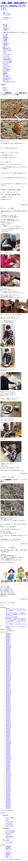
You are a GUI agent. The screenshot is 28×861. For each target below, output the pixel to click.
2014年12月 (8, 806)
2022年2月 (8, 705)
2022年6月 (8, 699)
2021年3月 (8, 720)
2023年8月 (8, 681)
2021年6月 (8, 716)
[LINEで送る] (24, 204)
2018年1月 (8, 772)
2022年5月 (8, 700)
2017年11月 (8, 775)
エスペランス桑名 (7, 62)
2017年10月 (8, 776)
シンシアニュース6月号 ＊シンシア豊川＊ (15, 619)
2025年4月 (8, 655)
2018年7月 (8, 764)
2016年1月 (8, 798)
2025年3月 (8, 656)
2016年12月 (8, 788)
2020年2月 (8, 737)
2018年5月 (8, 766)
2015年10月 (8, 799)
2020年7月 (8, 731)
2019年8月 (8, 746)
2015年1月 (8, 805)
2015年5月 (8, 802)
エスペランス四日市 (8, 61)
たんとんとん (6, 55)
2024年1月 (8, 674)
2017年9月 (8, 777)
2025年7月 (8, 651)
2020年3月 (8, 736)
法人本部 (5, 25)
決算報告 (5, 40)
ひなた (4, 52)
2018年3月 (8, 769)
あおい (4, 51)
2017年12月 (8, 773)
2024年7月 (8, 666)
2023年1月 (8, 689)
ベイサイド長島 (6, 54)
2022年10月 (8, 694)
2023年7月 (8, 683)
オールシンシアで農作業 (11, 617)
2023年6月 (8, 684)
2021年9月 (8, 711)
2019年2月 (8, 754)
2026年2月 (8, 641)
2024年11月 (8, 661)
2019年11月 (8, 742)
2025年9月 (8, 648)
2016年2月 (8, 797)
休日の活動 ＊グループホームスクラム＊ (16, 618)
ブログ (4, 88)
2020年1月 (8, 739)
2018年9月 (8, 761)
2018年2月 (8, 770)
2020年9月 (8, 728)
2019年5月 (8, 750)
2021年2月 (8, 721)
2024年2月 (8, 673)
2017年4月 (8, 784)
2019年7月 (8, 747)
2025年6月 (8, 652)
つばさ (4, 65)
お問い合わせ (6, 28)
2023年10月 (8, 678)
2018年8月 (8, 762)
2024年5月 (8, 669)
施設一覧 (5, 24)
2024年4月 (8, 670)
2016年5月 (8, 794)
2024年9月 (8, 663)
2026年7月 (8, 634)
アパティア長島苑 (7, 50)
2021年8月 (8, 713)
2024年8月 (8, 665)
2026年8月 (8, 633)
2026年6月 (8, 636)
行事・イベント (6, 13)
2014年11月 (8, 808)
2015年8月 (8, 801)
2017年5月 (8, 783)
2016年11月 (8, 790)
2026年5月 (8, 637)
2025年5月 (8, 654)
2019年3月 (8, 753)
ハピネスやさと (6, 57)
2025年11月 (8, 645)
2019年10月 (8, 743)
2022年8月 (8, 696)
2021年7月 (8, 714)
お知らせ (5, 12)
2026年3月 (8, 640)
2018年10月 (8, 759)
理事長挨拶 (5, 37)
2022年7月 (8, 698)
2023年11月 (8, 677)
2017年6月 (8, 781)
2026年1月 (8, 643)
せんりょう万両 (6, 58)
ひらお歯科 (5, 76)
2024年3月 (8, 672)
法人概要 (5, 39)
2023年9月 (8, 680)
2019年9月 (8, 744)
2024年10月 (8, 662)
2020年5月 (8, 733)
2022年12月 (8, 691)
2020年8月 (8, 729)
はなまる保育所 (6, 66)
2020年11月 (8, 725)
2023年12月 (8, 676)
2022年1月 (8, 706)
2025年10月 (8, 647)
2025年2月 (8, 658)
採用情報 (5, 29)
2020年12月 (8, 724)
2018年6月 (8, 765)
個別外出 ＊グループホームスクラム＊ (16, 608)
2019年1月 (8, 755)
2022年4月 (8, 702)
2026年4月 (8, 639)
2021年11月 (8, 709)
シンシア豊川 (6, 70)
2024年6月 (8, 667)
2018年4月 (8, 768)
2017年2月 (8, 787)
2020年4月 (8, 735)
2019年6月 (8, 748)
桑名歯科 (5, 73)
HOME (4, 87)
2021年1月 (8, 722)
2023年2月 (8, 688)
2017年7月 (8, 780)
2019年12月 (8, 740)
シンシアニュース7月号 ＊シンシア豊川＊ (15, 612)
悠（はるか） (6, 63)
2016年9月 (8, 791)
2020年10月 (8, 727)
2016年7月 (8, 792)
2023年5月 (8, 685)
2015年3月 (8, 803)
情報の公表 (8, 849)
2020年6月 (8, 732)
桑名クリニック (6, 74)
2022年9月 (8, 695)
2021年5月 (8, 717)
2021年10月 (8, 710)
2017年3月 (8, 786)
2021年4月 (8, 718)
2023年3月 (8, 687)
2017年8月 (8, 779)
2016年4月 (8, 795)
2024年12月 (8, 659)
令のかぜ (5, 68)
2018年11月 (8, 758)
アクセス (5, 27)
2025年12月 (8, 644)
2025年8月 (8, 650)
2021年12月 (8, 707)
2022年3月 (8, 703)
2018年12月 (8, 757)
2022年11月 (8, 692)
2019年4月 (8, 751)
